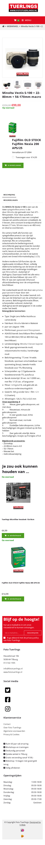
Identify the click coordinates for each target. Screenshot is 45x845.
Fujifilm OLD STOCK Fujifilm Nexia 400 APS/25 (21, 583)
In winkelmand (14, 165)
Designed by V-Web (30, 823)
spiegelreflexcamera (16, 209)
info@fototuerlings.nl (13, 668)
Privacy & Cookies (11, 734)
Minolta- (18, 323)
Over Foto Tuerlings (12, 727)
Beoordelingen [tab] (10, 200)
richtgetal (15, 385)
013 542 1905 (9, 663)
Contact (7, 724)
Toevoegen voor (26, 157)
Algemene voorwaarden (14, 731)
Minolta (10, 212)
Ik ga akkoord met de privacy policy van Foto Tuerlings (21, 639)
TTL (23, 357)
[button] (22, 128)
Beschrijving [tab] (9, 195)
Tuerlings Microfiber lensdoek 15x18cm (18, 519)
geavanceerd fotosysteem (28, 330)
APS (36, 212)
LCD (37, 256)
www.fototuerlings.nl (12, 672)
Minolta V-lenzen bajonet (31, 344)
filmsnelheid (11, 272)
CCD (23, 371)
